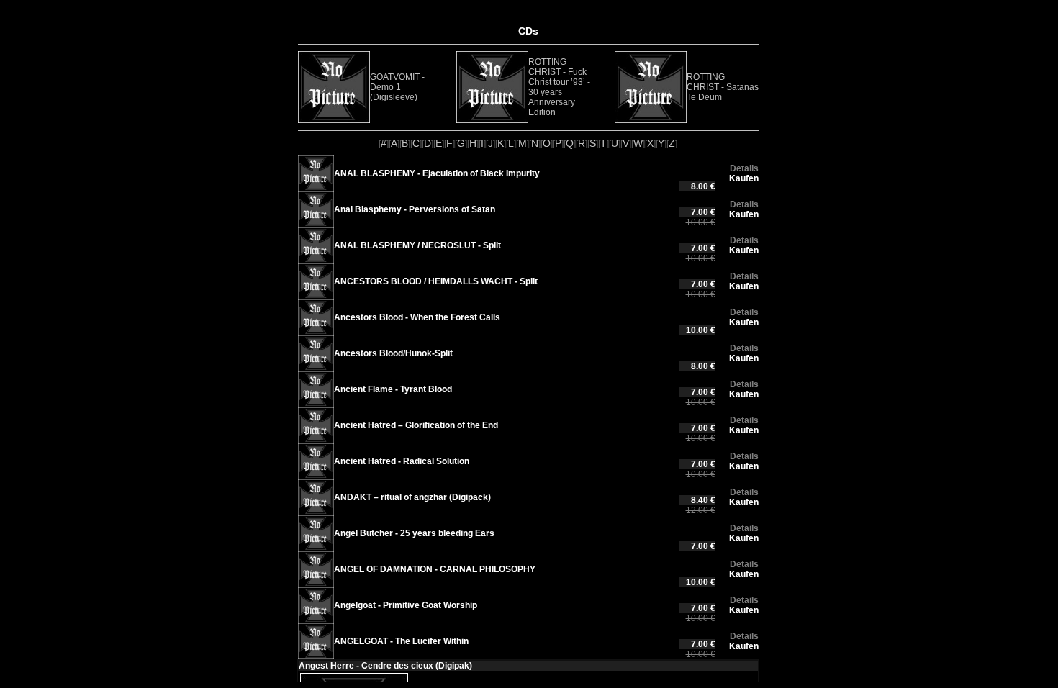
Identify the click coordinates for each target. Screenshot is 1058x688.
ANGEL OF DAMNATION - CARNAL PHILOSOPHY (434, 569)
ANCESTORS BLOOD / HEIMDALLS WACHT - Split (436, 281)
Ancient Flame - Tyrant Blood (393, 389)
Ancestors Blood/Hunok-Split (393, 353)
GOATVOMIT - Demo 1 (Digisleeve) (397, 87)
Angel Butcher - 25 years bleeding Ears (414, 533)
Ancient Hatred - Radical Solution (401, 461)
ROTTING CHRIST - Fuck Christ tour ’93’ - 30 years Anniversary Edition (559, 87)
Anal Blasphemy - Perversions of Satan (414, 209)
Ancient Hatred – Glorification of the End (416, 425)
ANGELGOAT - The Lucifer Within (401, 641)
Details (744, 168)
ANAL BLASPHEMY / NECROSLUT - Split (417, 245)
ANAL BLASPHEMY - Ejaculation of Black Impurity (437, 173)
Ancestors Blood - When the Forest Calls (417, 317)
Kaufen (744, 178)
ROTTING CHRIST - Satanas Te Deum (723, 87)
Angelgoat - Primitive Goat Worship (405, 605)
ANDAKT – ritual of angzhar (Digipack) (412, 497)
